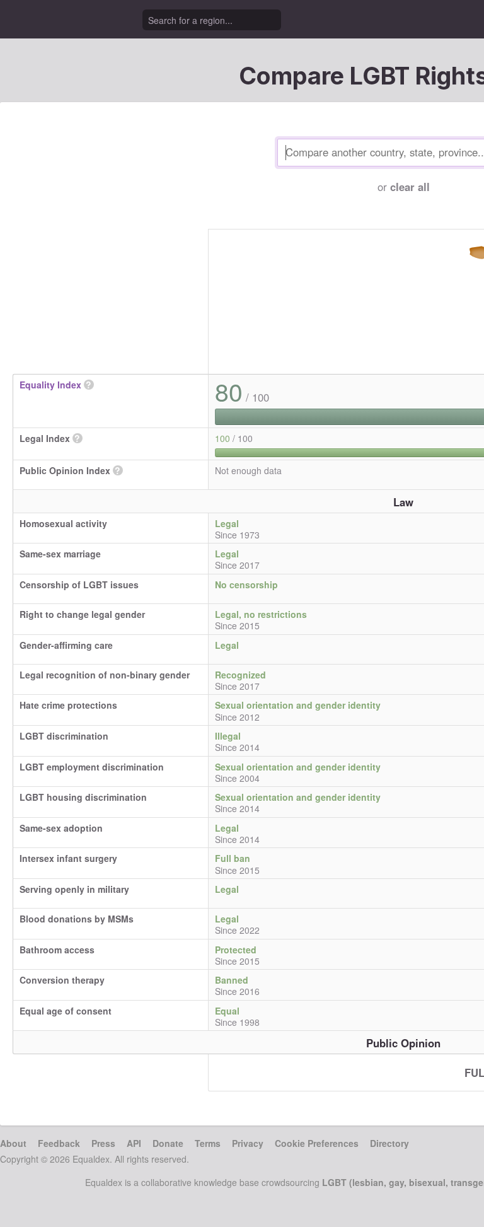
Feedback (59, 1143)
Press (103, 1143)
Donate (168, 1143)
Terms (208, 1143)
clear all (410, 186)
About (13, 1143)
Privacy (247, 1143)
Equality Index (50, 384)
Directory (389, 1143)
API (134, 1143)
